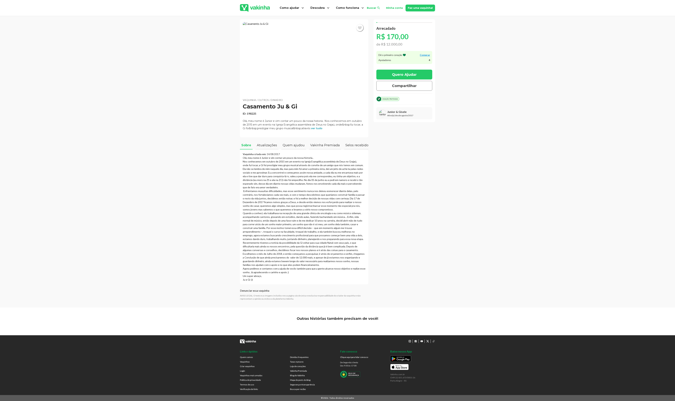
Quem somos (246, 357)
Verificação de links (249, 389)
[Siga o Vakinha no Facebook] (415, 341)
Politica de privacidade (250, 380)
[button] (304, 58)
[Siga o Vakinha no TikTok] (433, 341)
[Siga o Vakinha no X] (427, 341)
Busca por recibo (298, 389)
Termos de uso (247, 384)
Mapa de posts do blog (300, 380)
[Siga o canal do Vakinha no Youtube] (421, 341)
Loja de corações (298, 366)
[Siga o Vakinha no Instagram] (409, 341)
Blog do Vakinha (297, 375)
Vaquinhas (245, 361)
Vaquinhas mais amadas (251, 375)
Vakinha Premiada (298, 371)
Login (242, 371)
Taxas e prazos (297, 361)
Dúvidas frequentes (299, 357)
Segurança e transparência (302, 384)
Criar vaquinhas (247, 366)
